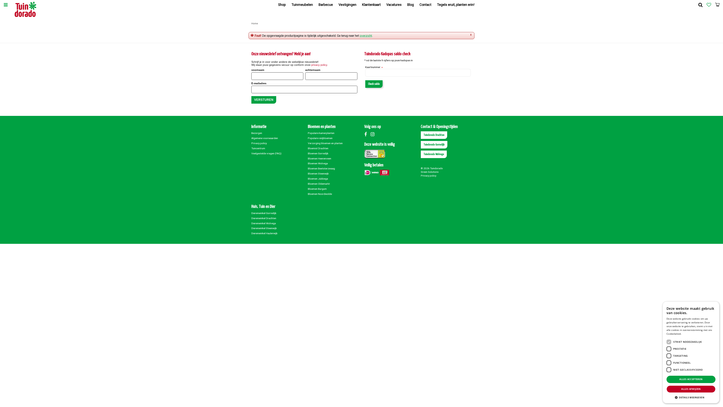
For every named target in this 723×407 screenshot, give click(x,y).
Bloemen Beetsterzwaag (321, 168)
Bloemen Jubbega (318, 178)
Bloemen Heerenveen (319, 158)
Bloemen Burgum (317, 188)
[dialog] (691, 352)
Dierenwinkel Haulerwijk (264, 233)
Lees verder (688, 333)
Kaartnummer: (374, 67)
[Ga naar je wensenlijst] (709, 5)
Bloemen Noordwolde (320, 193)
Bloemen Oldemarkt (319, 183)
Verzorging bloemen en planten (325, 143)
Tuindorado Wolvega (434, 154)
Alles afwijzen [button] (691, 389)
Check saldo (374, 84)
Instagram (373, 134)
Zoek (700, 5)
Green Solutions (430, 171)
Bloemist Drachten (318, 148)
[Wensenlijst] (709, 5)
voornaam (257, 69)
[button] (691, 397)
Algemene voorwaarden (264, 138)
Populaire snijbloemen (320, 138)
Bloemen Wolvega (318, 163)
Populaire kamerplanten (321, 133)
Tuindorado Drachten (434, 135)
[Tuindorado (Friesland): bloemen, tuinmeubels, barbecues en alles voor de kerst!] (25, 9)
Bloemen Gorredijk (318, 153)
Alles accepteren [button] (690, 379)
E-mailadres (258, 83)
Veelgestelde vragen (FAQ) (266, 153)
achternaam (312, 69)
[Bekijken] (717, 5)
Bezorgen (256, 133)
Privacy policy (259, 143)
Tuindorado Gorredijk (434, 144)
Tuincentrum (258, 148)
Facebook (367, 134)
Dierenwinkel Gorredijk (263, 213)
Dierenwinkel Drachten (263, 218)
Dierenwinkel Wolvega (263, 223)
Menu (5, 5)
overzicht (366, 35)
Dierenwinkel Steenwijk (264, 228)
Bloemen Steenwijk (318, 173)
